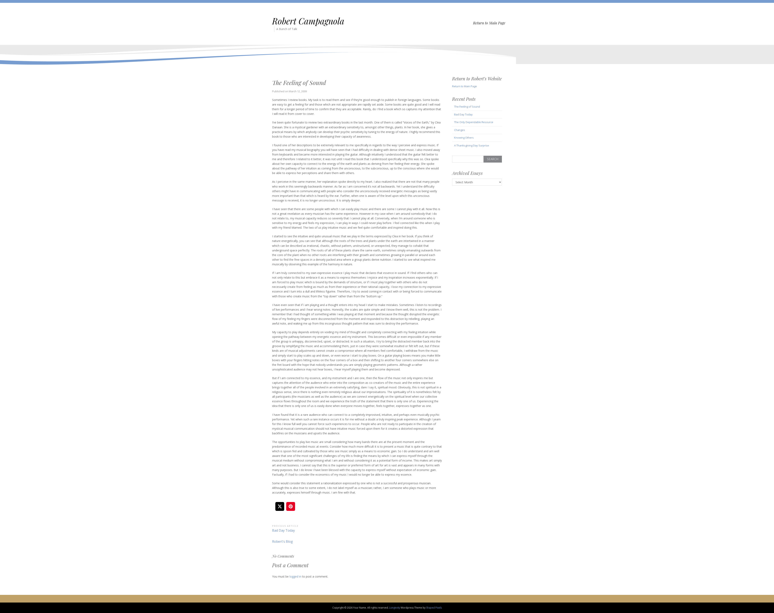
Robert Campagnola (308, 21)
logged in (295, 576)
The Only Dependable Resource (473, 122)
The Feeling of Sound (467, 106)
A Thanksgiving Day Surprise (471, 145)
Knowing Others (464, 137)
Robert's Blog (282, 541)
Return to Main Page (489, 23)
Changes (459, 130)
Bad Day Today (463, 114)
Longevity (394, 607)
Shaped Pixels (434, 607)
